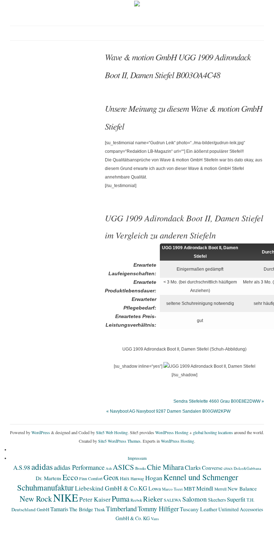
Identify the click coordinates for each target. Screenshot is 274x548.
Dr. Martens (48, 478)
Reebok (136, 500)
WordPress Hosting (171, 432)
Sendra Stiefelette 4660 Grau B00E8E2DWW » (218, 401)
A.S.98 (21, 467)
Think (99, 510)
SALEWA (172, 500)
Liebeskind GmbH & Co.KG (111, 488)
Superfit (236, 499)
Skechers (217, 499)
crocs (228, 468)
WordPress (40, 432)
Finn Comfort (90, 478)
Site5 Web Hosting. (112, 432)
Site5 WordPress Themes (119, 441)
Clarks (193, 467)
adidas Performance (79, 467)
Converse (212, 467)
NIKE (65, 497)
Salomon (194, 498)
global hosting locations (213, 432)
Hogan (153, 477)
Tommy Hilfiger (158, 508)
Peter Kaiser (95, 499)
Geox (111, 477)
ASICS (123, 467)
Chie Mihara (165, 467)
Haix (125, 478)
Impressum (137, 458)
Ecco (70, 477)
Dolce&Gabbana (247, 468)
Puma (121, 498)
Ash (109, 468)
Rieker (153, 499)
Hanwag (137, 478)
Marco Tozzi (172, 489)
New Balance (242, 488)
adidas (42, 466)
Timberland (121, 508)
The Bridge (81, 509)
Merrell (220, 489)
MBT (189, 488)
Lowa (154, 488)
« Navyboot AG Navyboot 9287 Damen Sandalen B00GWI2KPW (168, 411)
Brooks (140, 468)
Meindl (204, 488)
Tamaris (59, 509)
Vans (155, 518)
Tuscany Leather (198, 509)
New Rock (36, 498)
